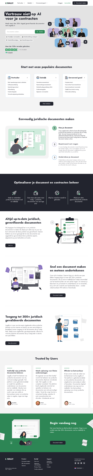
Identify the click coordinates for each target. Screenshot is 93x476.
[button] (21, 3)
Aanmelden (67, 3)
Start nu (10, 245)
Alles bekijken (46, 104)
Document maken (58, 295)
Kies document (12, 343)
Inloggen (60, 3)
